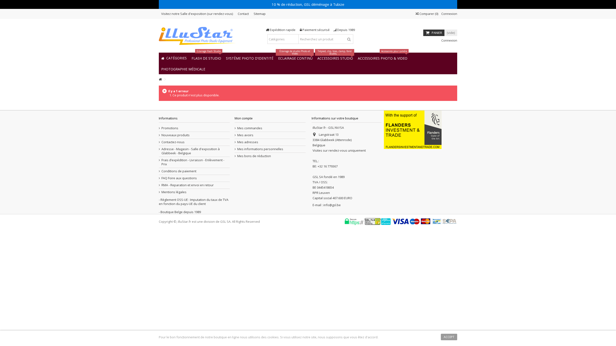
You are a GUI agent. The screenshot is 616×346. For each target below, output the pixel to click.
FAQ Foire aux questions (179, 178)
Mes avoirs (245, 135)
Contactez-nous (173, 142)
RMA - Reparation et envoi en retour (187, 185)
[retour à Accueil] (160, 79)
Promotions (169, 128)
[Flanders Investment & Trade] (413, 129)
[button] (183, 68)
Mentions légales (173, 192)
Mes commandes (249, 128)
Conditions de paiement (178, 171)
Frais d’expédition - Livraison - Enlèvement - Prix (192, 162)
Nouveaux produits (175, 135)
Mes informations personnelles (260, 149)
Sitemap (260, 14)
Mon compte (244, 118)
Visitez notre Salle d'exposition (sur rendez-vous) (197, 14)
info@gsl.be (332, 205)
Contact (243, 14)
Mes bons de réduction (254, 156)
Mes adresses (247, 142)
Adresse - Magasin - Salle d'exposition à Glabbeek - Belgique (190, 151)
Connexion (449, 14)
